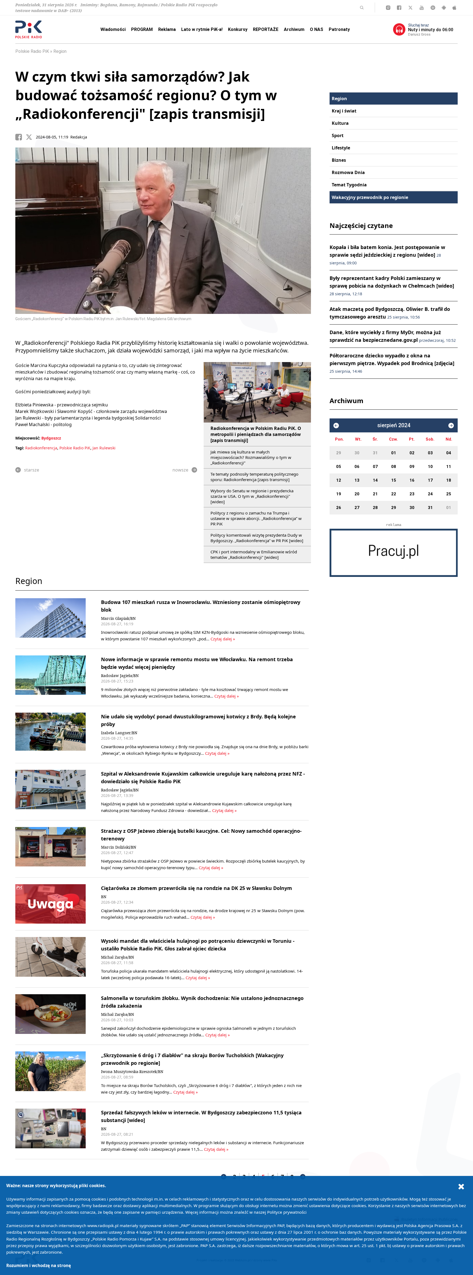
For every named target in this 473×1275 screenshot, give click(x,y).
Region (60, 51)
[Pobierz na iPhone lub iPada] (454, 7)
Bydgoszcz (51, 438)
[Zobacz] (394, 553)
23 (411, 494)
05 (338, 466)
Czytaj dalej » (222, 638)
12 (338, 480)
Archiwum (294, 29)
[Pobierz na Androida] (444, 7)
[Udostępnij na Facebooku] (20, 137)
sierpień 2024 (393, 425)
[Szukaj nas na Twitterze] (410, 7)
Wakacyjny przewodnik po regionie (370, 197)
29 (338, 452)
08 (393, 466)
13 (356, 480)
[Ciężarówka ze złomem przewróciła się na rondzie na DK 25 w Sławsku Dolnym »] (50, 904)
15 (393, 480)
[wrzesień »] (451, 425)
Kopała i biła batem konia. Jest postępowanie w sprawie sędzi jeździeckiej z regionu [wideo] (387, 254)
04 (448, 452)
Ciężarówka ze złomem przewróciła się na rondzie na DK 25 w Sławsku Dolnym (196, 888)
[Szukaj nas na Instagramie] (388, 7)
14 (375, 480)
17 (430, 480)
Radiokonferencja (41, 447)
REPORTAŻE (265, 29)
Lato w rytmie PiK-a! (202, 29)
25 (448, 494)
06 (356, 466)
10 (430, 466)
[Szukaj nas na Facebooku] (399, 7)
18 (448, 480)
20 (356, 494)
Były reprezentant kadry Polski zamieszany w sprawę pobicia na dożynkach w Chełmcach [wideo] (392, 285)
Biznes (339, 160)
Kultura (340, 123)
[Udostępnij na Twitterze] (31, 137)
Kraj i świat (344, 111)
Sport (338, 135)
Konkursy (237, 29)
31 (375, 452)
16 (411, 480)
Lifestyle (341, 148)
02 (411, 452)
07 (375, 466)
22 (393, 494)
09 (411, 466)
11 (448, 466)
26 (338, 507)
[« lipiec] (336, 425)
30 (356, 452)
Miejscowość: (27, 438)
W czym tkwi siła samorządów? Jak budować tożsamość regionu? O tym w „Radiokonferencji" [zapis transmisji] (146, 95)
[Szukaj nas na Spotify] (433, 7)
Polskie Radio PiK (32, 51)
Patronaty (339, 29)
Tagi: (20, 447)
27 (356, 507)
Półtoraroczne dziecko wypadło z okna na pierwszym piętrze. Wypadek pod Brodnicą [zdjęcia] (392, 363)
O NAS (316, 29)
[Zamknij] (461, 1186)
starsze (31, 470)
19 (338, 494)
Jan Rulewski (104, 447)
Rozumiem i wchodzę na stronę (38, 1265)
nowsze (180, 470)
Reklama (167, 29)
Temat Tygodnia (349, 185)
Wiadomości (113, 29)
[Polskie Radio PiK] (28, 29)
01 (393, 452)
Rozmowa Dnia (348, 172)
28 (375, 507)
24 (430, 494)
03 (430, 452)
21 (375, 494)
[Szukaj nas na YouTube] (422, 7)
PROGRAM (142, 29)
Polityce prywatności (287, 1212)
